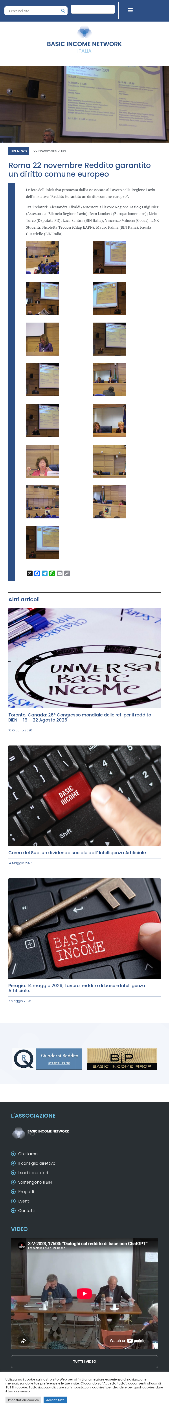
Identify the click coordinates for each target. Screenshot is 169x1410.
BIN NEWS (19, 151)
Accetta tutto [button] (55, 1400)
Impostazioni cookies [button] (23, 1400)
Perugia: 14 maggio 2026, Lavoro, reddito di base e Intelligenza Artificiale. (76, 988)
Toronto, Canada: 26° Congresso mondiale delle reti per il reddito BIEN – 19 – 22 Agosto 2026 (79, 717)
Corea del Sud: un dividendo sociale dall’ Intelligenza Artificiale (77, 853)
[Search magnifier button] (63, 11)
